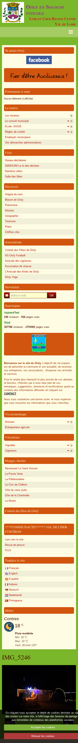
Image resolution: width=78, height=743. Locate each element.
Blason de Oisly (14, 199)
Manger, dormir (15, 460)
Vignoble (38, 445)
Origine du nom (14, 194)
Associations (13, 242)
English (13, 573)
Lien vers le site (14, 539)
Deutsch (13, 589)
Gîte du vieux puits (16, 489)
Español (13, 578)
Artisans (38, 421)
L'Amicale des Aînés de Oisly (22, 271)
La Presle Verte (14, 473)
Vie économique (15, 414)
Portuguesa (15, 600)
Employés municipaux (18, 137)
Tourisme (10, 221)
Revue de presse (15, 544)
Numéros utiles (13, 171)
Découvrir (11, 186)
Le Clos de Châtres (16, 484)
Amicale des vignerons (18, 260)
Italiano (12, 584)
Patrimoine (11, 205)
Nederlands (15, 595)
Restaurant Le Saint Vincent (21, 468)
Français (13, 568)
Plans (8, 226)
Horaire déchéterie (15, 160)
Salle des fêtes (13, 176)
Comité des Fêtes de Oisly (20, 250)
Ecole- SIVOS (38, 126)
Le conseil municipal (38, 120)
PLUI (8, 550)
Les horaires (38, 115)
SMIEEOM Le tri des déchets (22, 165)
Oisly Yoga (11, 277)
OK (52, 295)
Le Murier (10, 500)
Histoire (9, 210)
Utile (8, 152)
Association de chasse (18, 266)
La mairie (11, 107)
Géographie (11, 215)
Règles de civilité (38, 131)
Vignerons (38, 450)
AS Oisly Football (15, 255)
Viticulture (12, 437)
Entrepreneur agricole (17, 427)
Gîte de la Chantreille (17, 495)
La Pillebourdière (14, 479)
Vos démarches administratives (23, 142)
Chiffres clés (12, 232)
